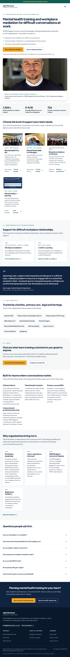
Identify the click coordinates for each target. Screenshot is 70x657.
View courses (15, 211)
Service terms (54, 641)
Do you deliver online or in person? (15, 548)
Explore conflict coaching (46, 259)
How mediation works (12, 259)
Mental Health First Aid (9, 634)
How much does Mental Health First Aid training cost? (22, 541)
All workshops (7, 641)
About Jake (53, 634)
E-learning (6, 637)
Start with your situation (13, 49)
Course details (15, 170)
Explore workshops (60, 170)
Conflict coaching (34, 637)
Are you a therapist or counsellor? (15, 535)
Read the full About (9, 514)
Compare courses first (37, 363)
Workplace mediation (35, 634)
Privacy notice (54, 637)
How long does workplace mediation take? (18, 554)
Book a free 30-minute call (47, 600)
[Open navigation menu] (65, 6)
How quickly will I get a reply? (13, 567)
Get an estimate (27, 625)
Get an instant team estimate (15, 363)
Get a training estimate (34, 49)
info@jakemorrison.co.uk (11, 625)
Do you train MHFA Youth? (12, 561)
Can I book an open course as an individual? (18, 574)
